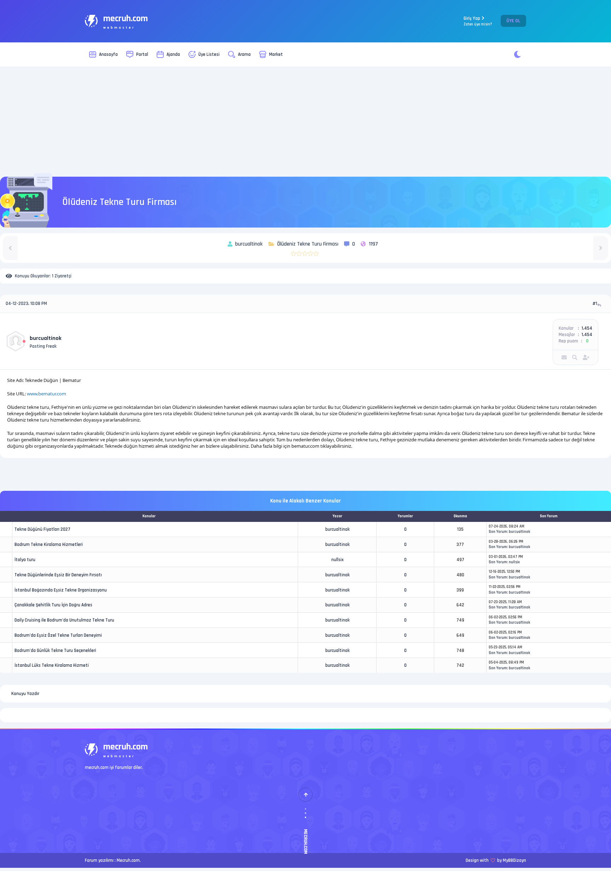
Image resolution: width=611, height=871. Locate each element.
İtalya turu (24, 560)
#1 (594, 303)
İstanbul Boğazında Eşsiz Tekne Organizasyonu (60, 590)
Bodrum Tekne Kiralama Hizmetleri (48, 544)
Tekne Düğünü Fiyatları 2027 (42, 529)
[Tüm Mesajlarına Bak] (574, 357)
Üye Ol (513, 21)
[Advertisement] (305, 121)
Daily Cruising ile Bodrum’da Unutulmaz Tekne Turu (64, 620)
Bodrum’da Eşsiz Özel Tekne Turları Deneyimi (58, 635)
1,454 (587, 328)
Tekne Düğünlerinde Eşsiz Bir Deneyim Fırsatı (58, 575)
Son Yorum (498, 531)
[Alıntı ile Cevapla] (600, 305)
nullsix (337, 560)
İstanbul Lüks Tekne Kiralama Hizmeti (51, 665)
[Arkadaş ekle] (586, 357)
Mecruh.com (128, 860)
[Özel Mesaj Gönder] (564, 357)
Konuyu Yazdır (25, 693)
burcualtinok (46, 338)
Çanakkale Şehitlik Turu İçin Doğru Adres (53, 605)
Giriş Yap (478, 21)
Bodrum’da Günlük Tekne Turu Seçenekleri (55, 650)
